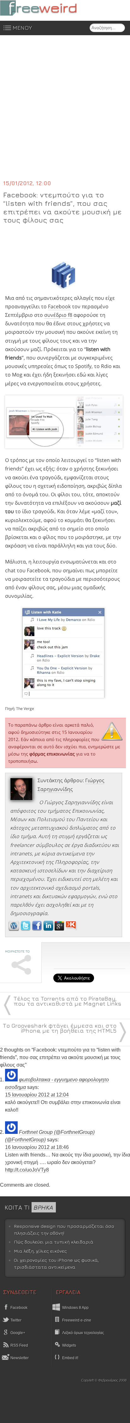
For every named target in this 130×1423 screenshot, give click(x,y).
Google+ (17, 1333)
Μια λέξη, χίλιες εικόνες (40, 1251)
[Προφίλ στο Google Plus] (60, 929)
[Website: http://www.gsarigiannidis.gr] (14, 929)
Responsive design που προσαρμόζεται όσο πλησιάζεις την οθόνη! (64, 1229)
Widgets (69, 1345)
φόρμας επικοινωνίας (52, 754)
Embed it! (70, 1358)
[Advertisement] (65, 111)
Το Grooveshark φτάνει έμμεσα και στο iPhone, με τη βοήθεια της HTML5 (59, 1028)
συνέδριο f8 (58, 314)
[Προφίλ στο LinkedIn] (49, 929)
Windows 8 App (75, 1307)
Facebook (59, 306)
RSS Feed (18, 1345)
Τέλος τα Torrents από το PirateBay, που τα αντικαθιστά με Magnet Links (67, 1001)
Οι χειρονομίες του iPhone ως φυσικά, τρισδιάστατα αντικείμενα (56, 1263)
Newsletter (19, 1358)
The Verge (25, 708)
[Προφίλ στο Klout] (71, 929)
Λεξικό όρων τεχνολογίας (83, 1333)
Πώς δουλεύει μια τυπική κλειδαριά (53, 1241)
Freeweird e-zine (76, 1320)
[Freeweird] (47, 8)
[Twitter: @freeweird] (26, 929)
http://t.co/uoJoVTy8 (27, 1170)
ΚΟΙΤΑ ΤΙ (29, 1207)
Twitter (15, 1320)
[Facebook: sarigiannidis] (37, 929)
